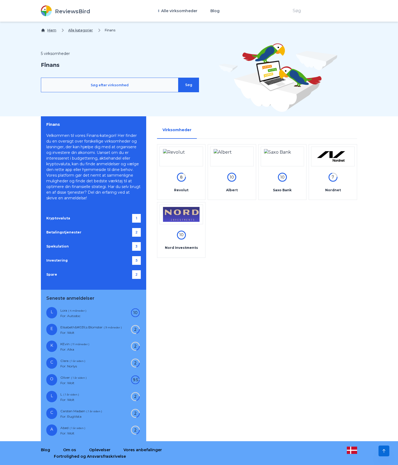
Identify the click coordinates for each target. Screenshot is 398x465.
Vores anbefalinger (142, 449)
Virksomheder (176, 129)
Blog (215, 10)
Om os (69, 449)
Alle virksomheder (178, 10)
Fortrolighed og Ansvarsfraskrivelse (90, 456)
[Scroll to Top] (384, 451)
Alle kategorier (80, 30)
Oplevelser (99, 449)
